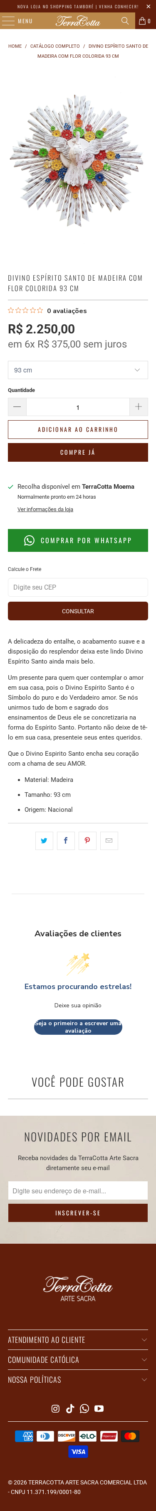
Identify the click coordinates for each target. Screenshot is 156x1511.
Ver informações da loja (45, 509)
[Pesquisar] (125, 20)
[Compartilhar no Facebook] (66, 841)
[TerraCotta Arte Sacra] (78, 20)
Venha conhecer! (119, 6)
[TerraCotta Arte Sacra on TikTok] (70, 1409)
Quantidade (21, 390)
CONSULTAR (78, 611)
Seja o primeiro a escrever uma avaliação (78, 1027)
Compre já (78, 452)
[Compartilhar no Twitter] (44, 841)
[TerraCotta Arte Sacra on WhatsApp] (85, 1409)
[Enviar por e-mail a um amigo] (109, 841)
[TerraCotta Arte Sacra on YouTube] (99, 1409)
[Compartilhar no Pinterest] (88, 841)
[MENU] (4, 20)
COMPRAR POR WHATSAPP (85, 540)
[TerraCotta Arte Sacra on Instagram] (56, 1409)
